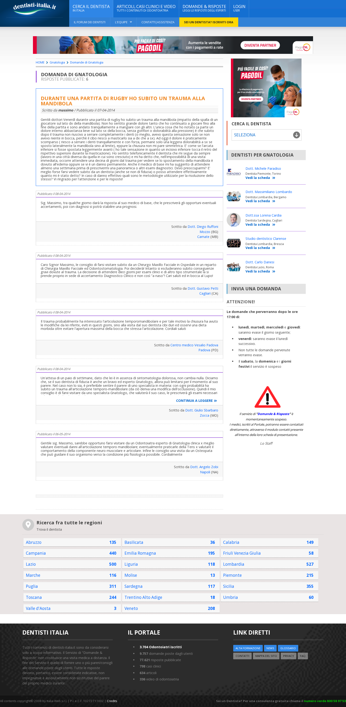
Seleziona (244, 135)
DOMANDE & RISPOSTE (204, 8)
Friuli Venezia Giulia (242, 553)
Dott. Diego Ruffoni (203, 226)
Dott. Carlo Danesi (259, 262)
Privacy (288, 656)
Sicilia (228, 586)
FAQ (303, 656)
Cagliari (205, 293)
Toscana (34, 597)
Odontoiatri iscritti (161, 647)
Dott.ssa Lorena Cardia (263, 215)
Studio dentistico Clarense (265, 238)
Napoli (205, 472)
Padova (204, 350)
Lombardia (233, 564)
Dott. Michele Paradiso (263, 168)
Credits (112, 701)
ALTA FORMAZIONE (248, 648)
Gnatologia (57, 62)
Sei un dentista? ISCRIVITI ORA (208, 22)
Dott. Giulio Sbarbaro (201, 410)
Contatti (242, 656)
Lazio (31, 564)
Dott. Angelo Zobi (204, 467)
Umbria (230, 597)
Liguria (131, 564)
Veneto (131, 608)
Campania (36, 553)
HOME (40, 62)
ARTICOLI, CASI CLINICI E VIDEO (146, 8)
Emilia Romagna (140, 553)
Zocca (204, 415)
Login (239, 8)
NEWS (270, 648)
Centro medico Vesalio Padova (194, 345)
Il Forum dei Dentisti (89, 22)
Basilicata (134, 542)
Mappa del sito (266, 656)
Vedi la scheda (257, 178)
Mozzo (205, 231)
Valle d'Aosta (38, 608)
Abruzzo (33, 542)
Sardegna (134, 586)
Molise (131, 575)
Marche (33, 575)
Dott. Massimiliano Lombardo (268, 192)
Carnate (203, 236)
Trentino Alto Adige (143, 597)
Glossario (288, 648)
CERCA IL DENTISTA (91, 8)
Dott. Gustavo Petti (203, 288)
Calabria (231, 542)
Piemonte (232, 575)
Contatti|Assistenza (157, 22)
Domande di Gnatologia (86, 62)
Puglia (32, 586)
